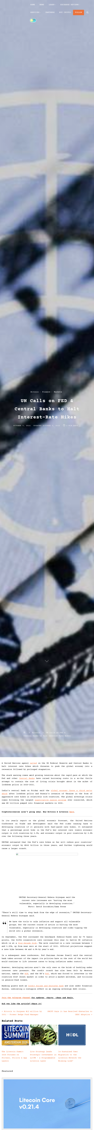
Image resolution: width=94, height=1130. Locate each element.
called (33, 763)
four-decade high (27, 943)
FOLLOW (78, 12)
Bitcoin (35, 392)
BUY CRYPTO (65, 12)
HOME (32, 5)
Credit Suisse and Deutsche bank (46, 986)
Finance (46, 392)
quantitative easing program (50, 800)
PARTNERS (50, 12)
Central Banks (27, 778)
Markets (58, 392)
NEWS (42, 5)
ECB (26, 974)
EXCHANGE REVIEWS (69, 5)
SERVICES (35, 12)
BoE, (47, 974)
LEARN (51, 5)
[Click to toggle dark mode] (33, 20)
